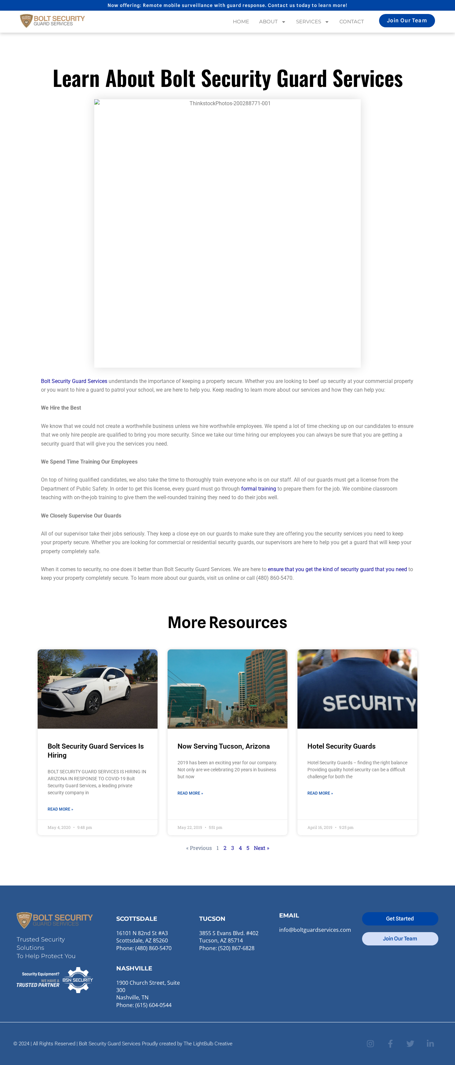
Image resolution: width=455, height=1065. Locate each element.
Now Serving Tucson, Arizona (224, 746)
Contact (351, 21)
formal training (258, 489)
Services (308, 21)
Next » (261, 847)
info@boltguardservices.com (315, 929)
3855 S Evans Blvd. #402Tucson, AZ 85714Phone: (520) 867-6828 (228, 940)
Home (241, 21)
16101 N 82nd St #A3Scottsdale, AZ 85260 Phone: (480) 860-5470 (144, 940)
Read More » (60, 809)
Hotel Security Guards (341, 746)
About (268, 21)
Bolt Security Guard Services (74, 381)
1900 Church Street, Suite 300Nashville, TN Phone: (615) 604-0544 (148, 994)
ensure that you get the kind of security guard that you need (337, 569)
